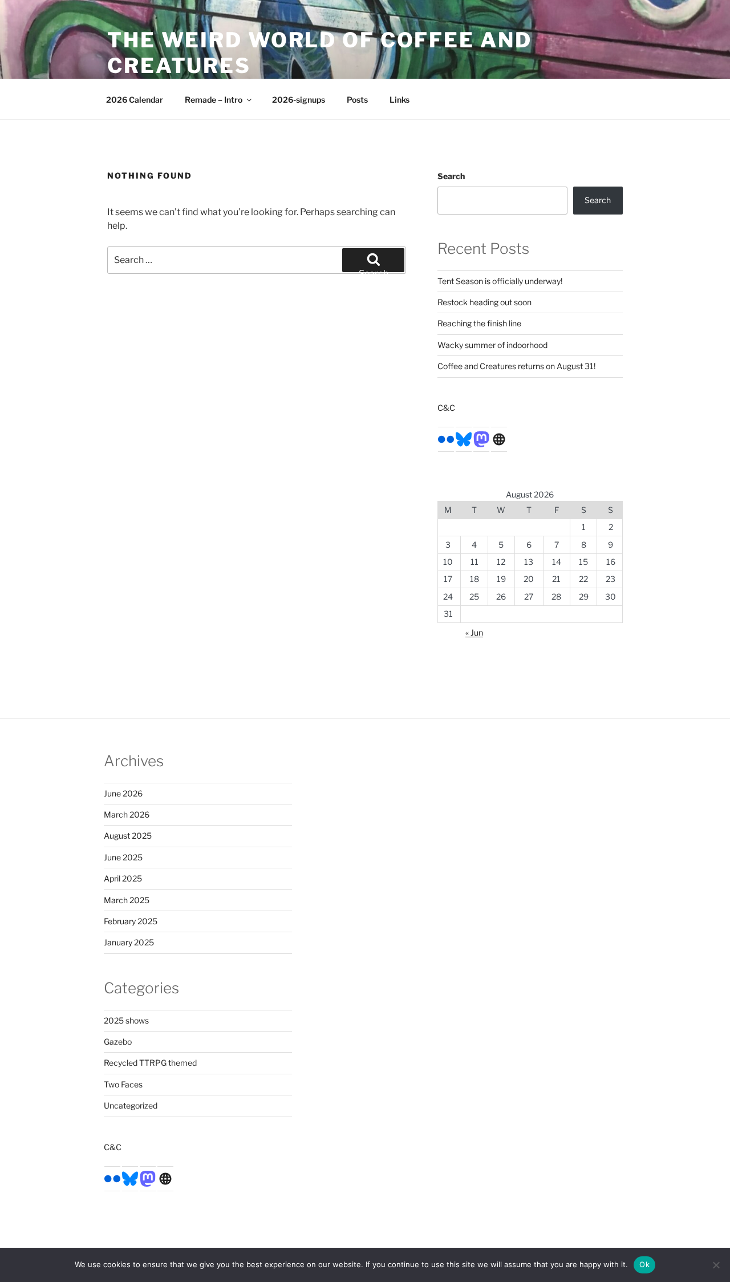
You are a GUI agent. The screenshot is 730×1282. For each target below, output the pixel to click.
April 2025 (123, 878)
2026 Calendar (134, 99)
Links (399, 99)
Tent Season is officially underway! (499, 281)
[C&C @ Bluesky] (464, 438)
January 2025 (129, 942)
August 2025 (128, 835)
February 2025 (130, 921)
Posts (357, 99)
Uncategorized (130, 1105)
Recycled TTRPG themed (150, 1062)
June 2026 (123, 793)
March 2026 (126, 814)
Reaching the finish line (479, 323)
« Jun (474, 632)
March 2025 (126, 900)
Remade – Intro (213, 99)
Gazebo (118, 1041)
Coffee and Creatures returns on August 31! (516, 366)
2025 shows (126, 1020)
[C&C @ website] (499, 438)
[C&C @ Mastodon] (481, 438)
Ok (644, 1264)
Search (451, 176)
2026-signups (298, 99)
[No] (715, 1265)
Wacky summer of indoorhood (492, 345)
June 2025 (123, 857)
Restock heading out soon (484, 302)
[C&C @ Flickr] (446, 438)
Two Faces (123, 1084)
